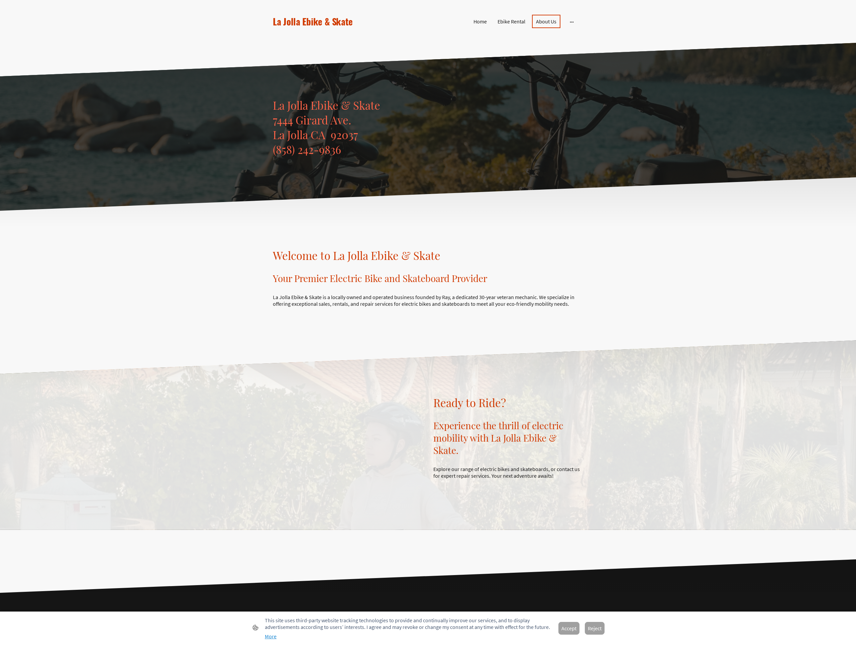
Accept (568, 628)
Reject (595, 628)
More (271, 636)
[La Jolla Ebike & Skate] (321, 33)
